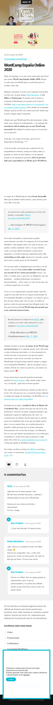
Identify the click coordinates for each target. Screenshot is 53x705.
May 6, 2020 (13, 228)
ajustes (27, 675)
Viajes (10, 632)
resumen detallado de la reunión (32, 439)
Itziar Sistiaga (19, 380)
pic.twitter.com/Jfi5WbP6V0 (27, 325)
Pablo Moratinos (32, 95)
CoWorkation (13, 643)
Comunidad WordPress (15, 59)
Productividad (13, 638)
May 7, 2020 (31, 336)
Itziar (9, 486)
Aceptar (11, 679)
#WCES (28, 215)
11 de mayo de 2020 (33, 523)
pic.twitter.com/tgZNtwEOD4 (19, 218)
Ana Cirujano (17, 523)
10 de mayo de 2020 (22, 486)
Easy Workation (22, 700)
